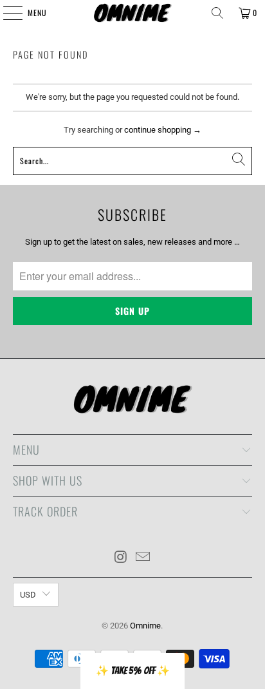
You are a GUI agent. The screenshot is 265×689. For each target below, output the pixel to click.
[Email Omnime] (142, 558)
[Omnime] (132, 13)
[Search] (217, 13)
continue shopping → (162, 130)
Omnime (145, 625)
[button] (132, 671)
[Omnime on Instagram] (121, 558)
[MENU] (6, 13)
